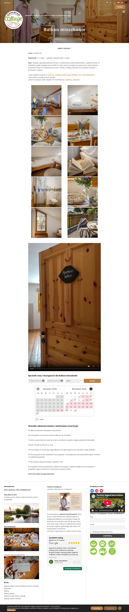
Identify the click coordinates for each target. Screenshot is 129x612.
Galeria (6, 591)
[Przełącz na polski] (118, 2)
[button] (78, 562)
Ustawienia (110, 608)
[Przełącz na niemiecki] (115, 2)
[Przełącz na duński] (122, 2)
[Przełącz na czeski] (107, 2)
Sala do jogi (66, 75)
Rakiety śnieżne (9, 593)
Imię (91, 517)
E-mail (92, 524)
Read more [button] (53, 557)
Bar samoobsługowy (87, 75)
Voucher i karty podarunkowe (14, 555)
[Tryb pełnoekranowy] (122, 510)
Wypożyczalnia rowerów (12, 598)
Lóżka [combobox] (68, 381)
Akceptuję (97, 608)
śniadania (76, 80)
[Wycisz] (119, 510)
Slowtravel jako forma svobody (14, 596)
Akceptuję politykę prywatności (102, 532)
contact (7, 3)
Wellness (75, 75)
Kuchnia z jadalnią (54, 75)
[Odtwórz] (93, 510)
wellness (69, 80)
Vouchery (50, 531)
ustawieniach (11, 610)
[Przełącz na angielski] (111, 2)
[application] (107, 503)
